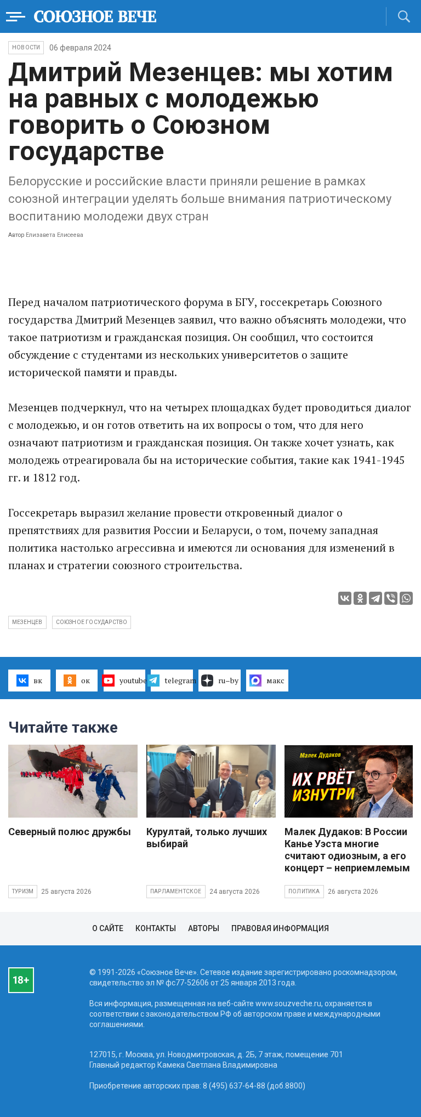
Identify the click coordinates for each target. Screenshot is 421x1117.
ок (85, 680)
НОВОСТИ (26, 47)
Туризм (22, 891)
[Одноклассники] (360, 598)
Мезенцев (27, 622)
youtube (133, 680)
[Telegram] (375, 598)
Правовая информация (280, 928)
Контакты (155, 928)
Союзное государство (92, 622)
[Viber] (390, 598)
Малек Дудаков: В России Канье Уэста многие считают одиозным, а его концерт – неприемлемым (347, 850)
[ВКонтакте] (344, 598)
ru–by (228, 680)
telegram (178, 680)
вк (37, 680)
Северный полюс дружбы (69, 831)
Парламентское (176, 891)
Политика (304, 891)
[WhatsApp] (406, 598)
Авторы (203, 928)
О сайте (107, 928)
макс (275, 680)
